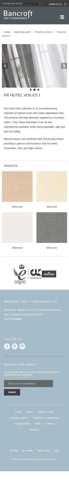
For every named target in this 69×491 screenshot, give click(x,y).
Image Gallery (22, 423)
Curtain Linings (45, 411)
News (38, 423)
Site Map (14, 450)
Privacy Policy (43, 450)
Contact (50, 423)
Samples (34, 429)
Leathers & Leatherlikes (46, 417)
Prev (5, 66)
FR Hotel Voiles (44, 32)
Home (18, 411)
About (29, 411)
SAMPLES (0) (55, 4)
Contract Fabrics (19, 417)
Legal (56, 450)
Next (64, 66)
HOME (7, 32)
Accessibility (27, 450)
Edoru (54, 459)
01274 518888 (13, 319)
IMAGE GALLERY (23, 32)
